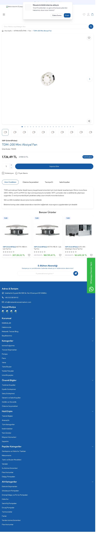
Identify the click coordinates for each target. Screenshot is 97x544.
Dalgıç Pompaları (8, 477)
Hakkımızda (6, 327)
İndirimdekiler (7, 429)
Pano (4, 358)
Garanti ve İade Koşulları (11, 398)
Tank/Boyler (7, 367)
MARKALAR (6, 323)
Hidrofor (5, 499)
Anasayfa (5, 420)
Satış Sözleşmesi (8, 393)
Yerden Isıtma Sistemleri (11, 520)
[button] (5, 79)
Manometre (6, 455)
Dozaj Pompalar (8, 508)
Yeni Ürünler (6, 433)
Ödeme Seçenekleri (30, 182)
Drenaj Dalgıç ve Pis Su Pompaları (15, 495)
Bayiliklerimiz (7, 336)
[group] (47, 79)
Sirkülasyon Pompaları (10, 491)
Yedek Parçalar (8, 371)
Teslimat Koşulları (8, 385)
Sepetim (5, 441)
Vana (4, 362)
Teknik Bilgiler (7, 416)
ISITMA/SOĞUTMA (20, 31)
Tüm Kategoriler (8, 424)
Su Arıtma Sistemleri (10, 468)
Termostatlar (7, 512)
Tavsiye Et (49, 182)
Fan (30, 31)
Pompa (4, 354)
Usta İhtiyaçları (7, 375)
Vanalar (5, 464)
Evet (67, 15)
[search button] (91, 26)
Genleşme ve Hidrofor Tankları (14, 451)
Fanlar (4, 516)
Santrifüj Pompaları (9, 503)
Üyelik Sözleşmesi (9, 389)
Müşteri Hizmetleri (9, 437)
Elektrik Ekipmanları (9, 486)
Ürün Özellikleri (10, 182)
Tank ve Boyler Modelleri (11, 460)
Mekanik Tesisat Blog (10, 331)
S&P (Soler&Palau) (9, 140)
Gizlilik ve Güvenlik (9, 402)
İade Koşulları (65, 182)
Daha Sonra (56, 15)
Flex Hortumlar (7, 472)
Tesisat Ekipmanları (9, 350)
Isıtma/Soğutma (8, 346)
